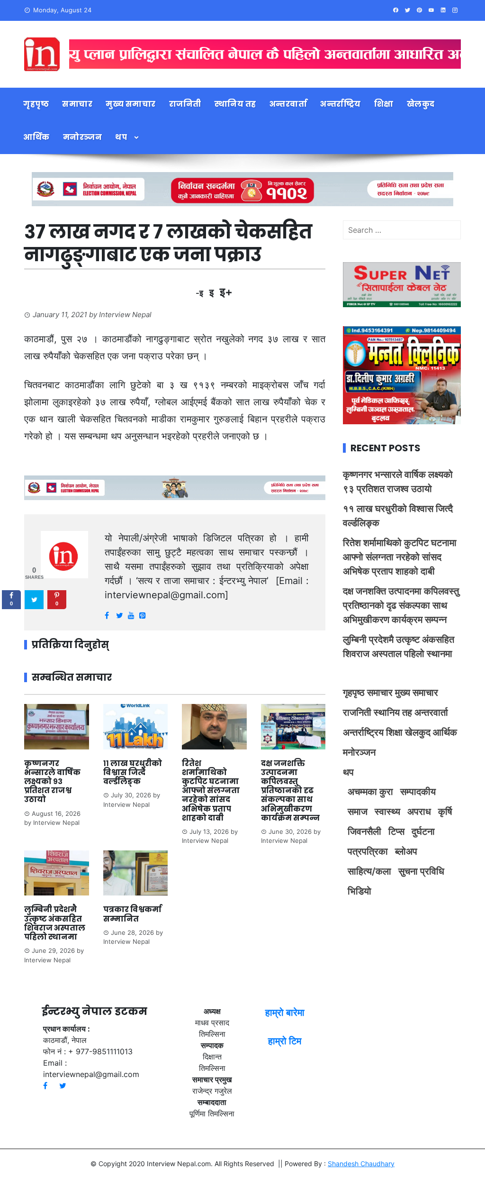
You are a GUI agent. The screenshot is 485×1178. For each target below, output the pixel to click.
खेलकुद (421, 104)
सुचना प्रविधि (421, 871)
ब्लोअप (406, 851)
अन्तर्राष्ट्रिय (340, 104)
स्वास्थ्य (387, 811)
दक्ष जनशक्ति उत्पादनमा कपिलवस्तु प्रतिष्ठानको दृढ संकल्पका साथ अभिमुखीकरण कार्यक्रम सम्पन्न (290, 790)
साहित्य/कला (369, 871)
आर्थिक (36, 137)
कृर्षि (445, 811)
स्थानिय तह (235, 104)
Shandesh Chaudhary (361, 1164)
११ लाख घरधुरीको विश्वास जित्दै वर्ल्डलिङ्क (132, 772)
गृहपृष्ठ (36, 104)
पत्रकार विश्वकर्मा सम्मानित (132, 914)
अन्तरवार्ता (288, 104)
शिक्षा (384, 104)
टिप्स (396, 831)
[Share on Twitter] (34, 599)
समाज (358, 811)
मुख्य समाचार (131, 104)
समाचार (77, 104)
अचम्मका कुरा (370, 791)
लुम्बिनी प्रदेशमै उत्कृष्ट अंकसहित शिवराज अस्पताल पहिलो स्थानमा (54, 923)
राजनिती (185, 104)
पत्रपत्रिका (368, 851)
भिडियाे (359, 891)
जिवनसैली (364, 831)
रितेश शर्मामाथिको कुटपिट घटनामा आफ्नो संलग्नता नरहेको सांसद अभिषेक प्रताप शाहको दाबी (211, 790)
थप (121, 137)
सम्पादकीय (418, 791)
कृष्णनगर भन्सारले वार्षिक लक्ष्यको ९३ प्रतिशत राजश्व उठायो (52, 781)
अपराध (419, 811)
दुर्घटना (423, 831)
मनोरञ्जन (82, 137)
